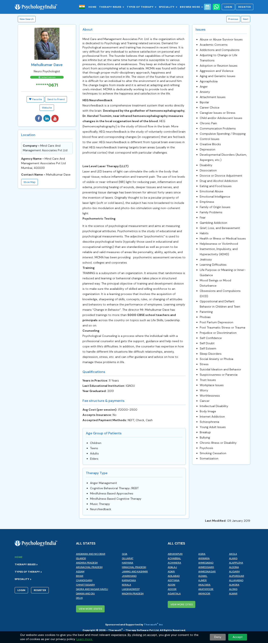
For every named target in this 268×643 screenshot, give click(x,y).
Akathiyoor (205, 589)
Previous (233, 19)
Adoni (171, 584)
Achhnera (174, 562)
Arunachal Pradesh (89, 567)
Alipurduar (236, 576)
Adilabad (174, 576)
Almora (234, 584)
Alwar (233, 593)
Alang (233, 558)
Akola (233, 554)
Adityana (173, 580)
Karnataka (129, 580)
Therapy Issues (110, 7)
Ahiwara (204, 558)
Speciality (167, 7)
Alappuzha (236, 562)
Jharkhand (129, 576)
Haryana (127, 562)
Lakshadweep (131, 589)
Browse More (190, 7)
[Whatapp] (216, 7)
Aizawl (202, 576)
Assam (80, 571)
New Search (27, 19)
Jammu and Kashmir (135, 571)
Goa (124, 554)
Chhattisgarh (85, 584)
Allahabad (236, 580)
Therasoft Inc (153, 624)
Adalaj (172, 567)
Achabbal (174, 558)
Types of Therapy (140, 7)
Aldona (234, 567)
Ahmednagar (207, 571)
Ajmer (202, 580)
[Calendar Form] (207, 7)
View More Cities (181, 604)
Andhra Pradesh (87, 562)
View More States (90, 609)
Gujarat (127, 558)
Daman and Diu (85, 593)
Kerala (126, 584)
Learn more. (84, 639)
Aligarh (234, 571)
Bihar (79, 576)
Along (233, 589)
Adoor (172, 589)
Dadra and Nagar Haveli (92, 589)
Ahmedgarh (206, 567)
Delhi (79, 598)
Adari (171, 571)
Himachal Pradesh (134, 567)
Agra (201, 554)
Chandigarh (84, 580)
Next (245, 19)
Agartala (174, 593)
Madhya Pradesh (133, 593)
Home (92, 7)
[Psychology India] (38, 6)
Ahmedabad (205, 562)
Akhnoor (204, 593)
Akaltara (204, 584)
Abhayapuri (175, 554)
